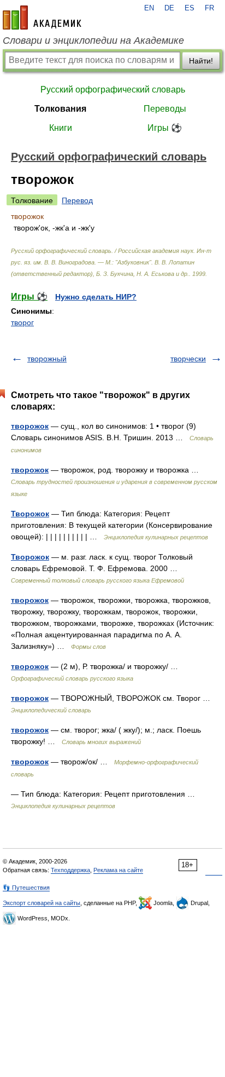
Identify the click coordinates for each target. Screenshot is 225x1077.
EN (149, 8)
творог (22, 322)
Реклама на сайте (118, 870)
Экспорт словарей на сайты (41, 903)
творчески (188, 358)
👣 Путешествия (26, 887)
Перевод (77, 200)
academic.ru (42, 17)
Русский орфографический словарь (112, 89)
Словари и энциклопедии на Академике (93, 40)
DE (169, 8)
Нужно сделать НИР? (96, 296)
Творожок (30, 513)
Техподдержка (70, 870)
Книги (60, 128)
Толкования (60, 108)
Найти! (201, 60)
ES (189, 8)
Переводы (165, 108)
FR (209, 8)
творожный (47, 358)
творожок (30, 426)
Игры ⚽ (164, 128)
